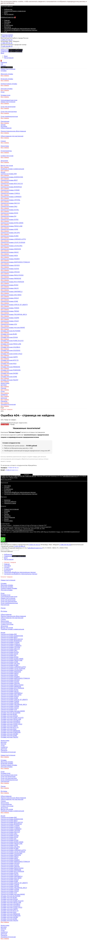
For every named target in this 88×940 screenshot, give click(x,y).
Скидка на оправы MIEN (9, 255)
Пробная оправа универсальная (12, 169)
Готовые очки (5, 95)
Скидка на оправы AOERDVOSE (12, 177)
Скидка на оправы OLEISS (10, 268)
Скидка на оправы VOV (9, 324)
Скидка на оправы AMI (9, 174)
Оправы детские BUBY (9, 334)
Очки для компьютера (9, 111)
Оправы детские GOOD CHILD (11, 354)
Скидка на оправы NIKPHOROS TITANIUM (15, 262)
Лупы (3, 391)
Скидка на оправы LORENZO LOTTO (13, 239)
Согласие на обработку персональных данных (20, 30)
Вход (6, 13)
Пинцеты (4, 401)
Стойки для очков (7, 156)
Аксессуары (8, 521)
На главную (5, 424)
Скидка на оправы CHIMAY (10, 190)
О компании (8, 25)
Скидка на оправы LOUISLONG (11, 246)
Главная (7, 20)
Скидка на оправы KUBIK (9, 236)
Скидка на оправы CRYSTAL (10, 200)
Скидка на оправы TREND (10, 311)
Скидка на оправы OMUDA (10, 272)
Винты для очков (7, 165)
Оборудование (9, 517)
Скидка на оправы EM (8, 216)
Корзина (7, 500)
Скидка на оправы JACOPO (10, 232)
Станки (3, 141)
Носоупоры (5, 146)
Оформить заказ (10, 503)
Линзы (6, 514)
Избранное (12, 50)
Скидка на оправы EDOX (9, 213)
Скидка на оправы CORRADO (11, 196)
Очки (6, 512)
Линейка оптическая (8, 404)
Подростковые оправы (9, 84)
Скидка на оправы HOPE (9, 229)
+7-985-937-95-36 (6, 43)
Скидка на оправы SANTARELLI (12, 291)
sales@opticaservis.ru (70, 476)
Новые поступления (8, 102)
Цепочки (4, 398)
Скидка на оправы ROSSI (9, 285)
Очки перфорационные (9, 116)
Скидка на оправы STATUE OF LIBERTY (14, 304)
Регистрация (8, 14)
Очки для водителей (8, 106)
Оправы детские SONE (9, 376)
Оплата (6, 23)
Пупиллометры (6, 151)
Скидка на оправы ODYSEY (10, 265)
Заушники (4, 160)
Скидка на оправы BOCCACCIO (12, 183)
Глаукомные (5, 121)
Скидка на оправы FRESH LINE (11, 226)
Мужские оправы (7, 79)
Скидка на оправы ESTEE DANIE (12, 223)
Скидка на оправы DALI (9, 206)
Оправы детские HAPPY (9, 357)
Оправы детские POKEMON (10, 370)
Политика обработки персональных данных (20, 28)
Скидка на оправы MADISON (11, 249)
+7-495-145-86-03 (6, 46)
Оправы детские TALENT (9, 380)
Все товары (5, 75)
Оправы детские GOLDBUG (10, 347)
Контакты (7, 27)
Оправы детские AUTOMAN (10, 331)
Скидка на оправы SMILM (10, 298)
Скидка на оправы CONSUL (10, 193)
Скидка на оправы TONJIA (10, 308)
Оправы (7, 511)
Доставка (7, 22)
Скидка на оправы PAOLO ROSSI (12, 275)
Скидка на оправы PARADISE (11, 278)
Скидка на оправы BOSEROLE (11, 187)
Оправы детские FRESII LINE (11, 344)
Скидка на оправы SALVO (10, 288)
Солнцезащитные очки (9, 100)
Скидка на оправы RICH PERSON (12, 282)
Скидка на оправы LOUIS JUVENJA (13, 242)
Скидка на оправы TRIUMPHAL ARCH (14, 314)
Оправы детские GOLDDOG (10, 350)
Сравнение (11, 51)
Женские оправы (7, 74)
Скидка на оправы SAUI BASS (11, 295)
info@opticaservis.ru (8, 17)
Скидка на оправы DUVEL (10, 210)
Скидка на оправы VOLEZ (10, 321)
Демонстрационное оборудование (13, 131)
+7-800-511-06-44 (6, 36)
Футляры (7, 516)
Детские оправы (7, 88)
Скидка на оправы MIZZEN (10, 259)
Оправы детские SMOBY (9, 373)
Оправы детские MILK (8, 363)
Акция (6, 519)
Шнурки (4, 385)
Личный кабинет (10, 501)
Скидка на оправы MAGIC (10, 252)
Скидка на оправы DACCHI (10, 203)
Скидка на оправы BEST (9, 180)
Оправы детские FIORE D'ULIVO (12, 340)
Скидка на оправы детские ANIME (13, 327)
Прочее (3, 388)
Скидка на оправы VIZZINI (10, 318)
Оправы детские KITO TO (9, 360)
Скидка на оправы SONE (9, 301)
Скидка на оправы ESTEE (9, 219)
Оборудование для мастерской (12, 136)
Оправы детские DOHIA (9, 337)
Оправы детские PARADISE (10, 367)
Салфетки (4, 394)
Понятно (26, 474)
